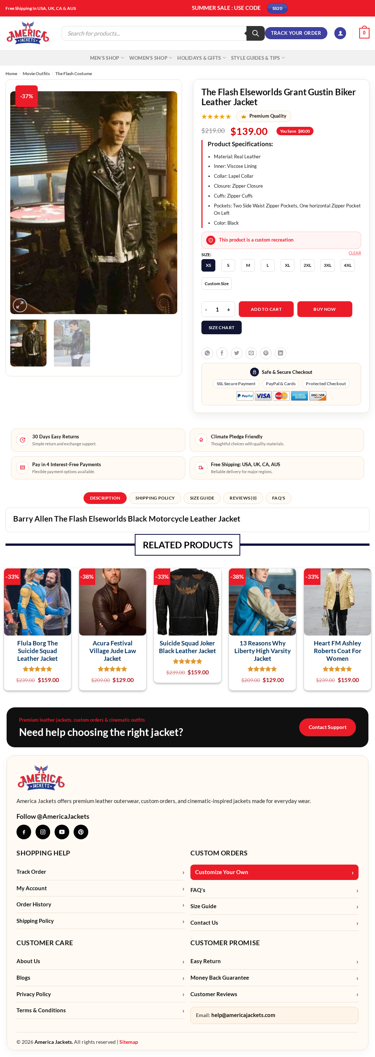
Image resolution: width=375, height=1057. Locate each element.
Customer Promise (225, 943)
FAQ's (197, 890)
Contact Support (327, 727)
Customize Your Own (221, 872)
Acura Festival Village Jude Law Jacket (112, 651)
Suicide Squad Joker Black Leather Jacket (187, 647)
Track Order (31, 872)
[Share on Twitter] (236, 353)
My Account (31, 888)
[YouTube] (62, 832)
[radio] (208, 265)
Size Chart (222, 327)
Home (11, 73)
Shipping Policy (35, 921)
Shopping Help (43, 853)
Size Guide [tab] (202, 498)
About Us (28, 961)
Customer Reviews (213, 994)
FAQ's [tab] (278, 498)
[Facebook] (23, 832)
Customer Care (44, 943)
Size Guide (203, 906)
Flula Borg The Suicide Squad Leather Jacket (37, 651)
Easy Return (205, 961)
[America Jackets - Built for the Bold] (28, 33)
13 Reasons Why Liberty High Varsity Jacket (262, 651)
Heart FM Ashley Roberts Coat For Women (337, 651)
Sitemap (128, 1042)
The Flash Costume (73, 73)
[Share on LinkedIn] (280, 353)
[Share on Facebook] (222, 353)
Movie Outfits (36, 73)
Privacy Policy (33, 994)
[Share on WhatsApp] (207, 353)
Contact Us (204, 923)
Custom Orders (219, 853)
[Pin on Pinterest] (266, 353)
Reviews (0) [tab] (243, 498)
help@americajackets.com (243, 1015)
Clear (355, 253)
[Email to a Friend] (251, 353)
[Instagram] (43, 832)
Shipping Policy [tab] (155, 498)
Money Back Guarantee (219, 978)
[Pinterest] (81, 832)
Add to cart (266, 309)
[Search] (255, 33)
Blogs (23, 978)
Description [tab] (105, 498)
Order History (33, 904)
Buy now (324, 309)
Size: (206, 255)
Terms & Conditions (41, 1010)
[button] (340, 33)
